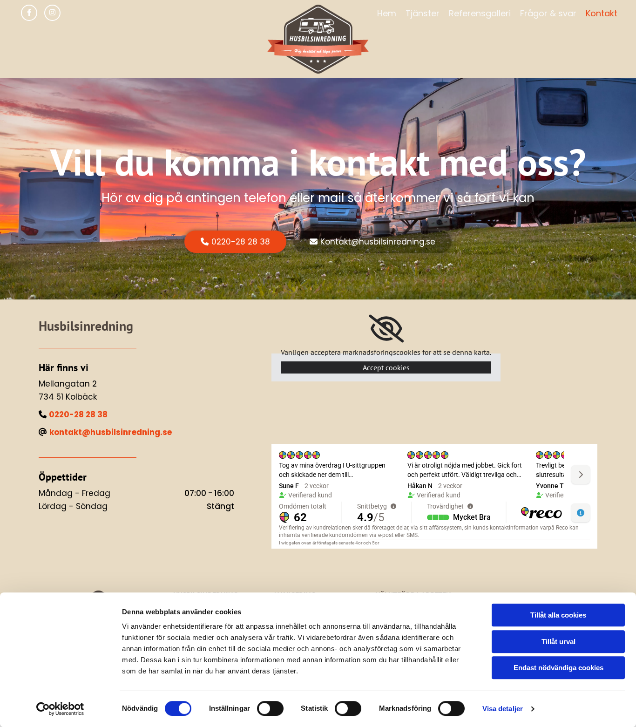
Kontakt (601, 13)
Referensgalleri (480, 13)
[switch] (270, 708)
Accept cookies (386, 367)
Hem (386, 13)
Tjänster (423, 13)
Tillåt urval (558, 641)
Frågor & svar (548, 13)
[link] (386, 329)
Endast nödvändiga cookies (558, 668)
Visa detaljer (502, 709)
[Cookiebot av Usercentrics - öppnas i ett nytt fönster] (60, 709)
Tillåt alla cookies (558, 615)
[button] (235, 242)
